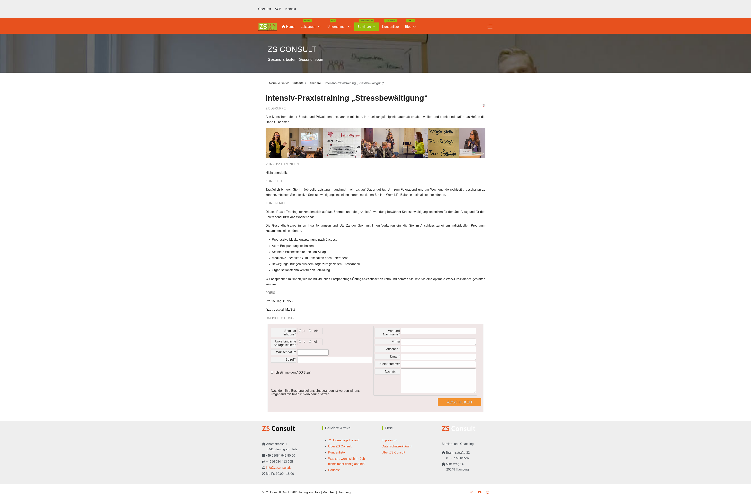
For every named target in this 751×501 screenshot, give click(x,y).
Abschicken (459, 402)
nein (316, 331)
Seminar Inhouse (289, 332)
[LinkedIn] (472, 492)
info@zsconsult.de (279, 467)
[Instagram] (487, 492)
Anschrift (392, 349)
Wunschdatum (286, 352)
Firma (396, 341)
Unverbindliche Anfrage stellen (285, 343)
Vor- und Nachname (391, 332)
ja (304, 331)
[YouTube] (480, 492)
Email (394, 356)
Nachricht (391, 371)
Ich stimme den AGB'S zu (292, 372)
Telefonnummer (389, 364)
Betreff (290, 359)
